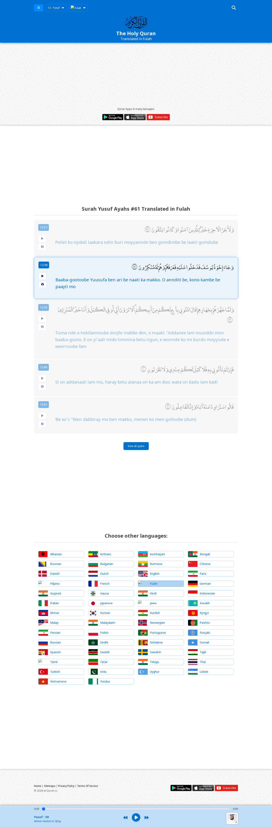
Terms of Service (87, 786)
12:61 (43, 404)
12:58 (44, 265)
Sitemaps (49, 786)
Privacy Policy (66, 786)
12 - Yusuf (54, 8)
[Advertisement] (136, 74)
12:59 (43, 307)
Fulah (77, 8)
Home (37, 786)
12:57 (43, 227)
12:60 (43, 367)
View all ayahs (136, 446)
